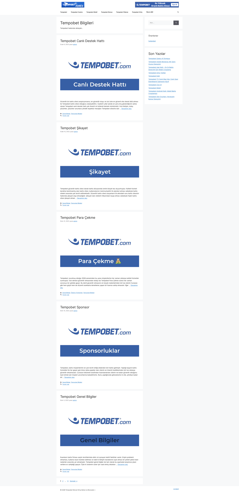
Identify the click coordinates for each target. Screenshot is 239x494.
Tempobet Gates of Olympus (159, 58)
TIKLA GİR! (149, 12)
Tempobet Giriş (137, 12)
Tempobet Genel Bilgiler (78, 397)
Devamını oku (126, 109)
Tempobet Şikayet (74, 128)
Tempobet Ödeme (122, 12)
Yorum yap (65, 115)
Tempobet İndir (154, 76)
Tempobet (63, 12)
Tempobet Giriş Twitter (157, 73)
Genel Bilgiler (66, 113)
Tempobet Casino (77, 12)
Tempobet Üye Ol (155, 85)
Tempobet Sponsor (75, 307)
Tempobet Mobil (91, 12)
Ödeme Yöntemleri (77, 292)
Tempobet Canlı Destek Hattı (82, 41)
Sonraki (73, 481)
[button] (178, 12)
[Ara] (176, 23)
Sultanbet (152, 41)
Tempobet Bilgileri (76, 113)
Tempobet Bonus (106, 12)
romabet (176, 489)
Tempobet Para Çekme (78, 217)
